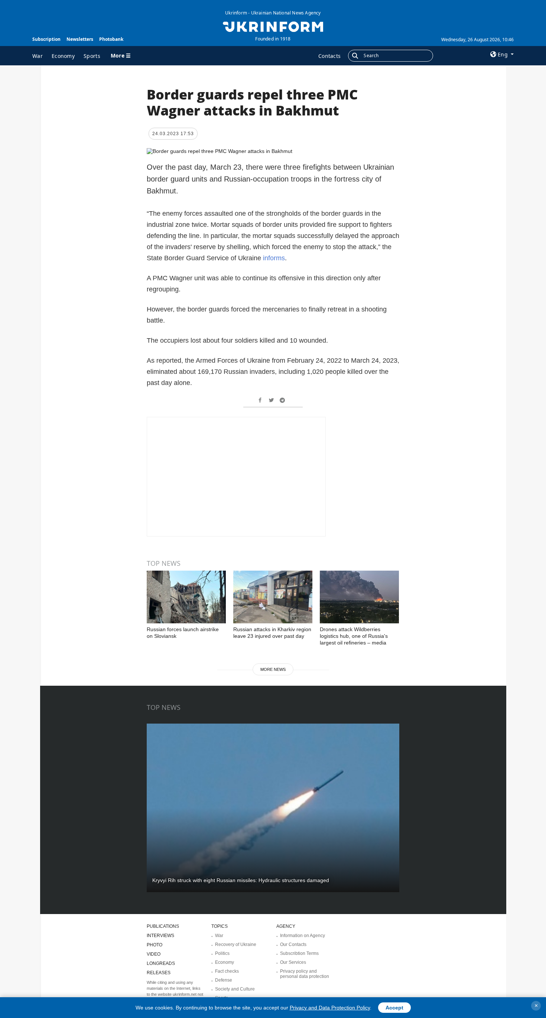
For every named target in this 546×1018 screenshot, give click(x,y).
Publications (163, 926)
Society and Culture (235, 989)
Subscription (46, 39)
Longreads (161, 963)
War (37, 55)
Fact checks (227, 971)
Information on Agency (302, 935)
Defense (223, 980)
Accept (394, 1008)
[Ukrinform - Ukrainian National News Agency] (273, 26)
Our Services (293, 962)
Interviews (160, 935)
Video (153, 954)
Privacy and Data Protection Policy (330, 1008)
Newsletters (79, 39)
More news (273, 669)
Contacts (329, 55)
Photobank (111, 39)
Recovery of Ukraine (235, 944)
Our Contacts (293, 944)
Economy (63, 55)
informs (274, 258)
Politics (222, 953)
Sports (92, 55)
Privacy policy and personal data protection (304, 974)
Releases (158, 972)
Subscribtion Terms (299, 953)
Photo (154, 944)
